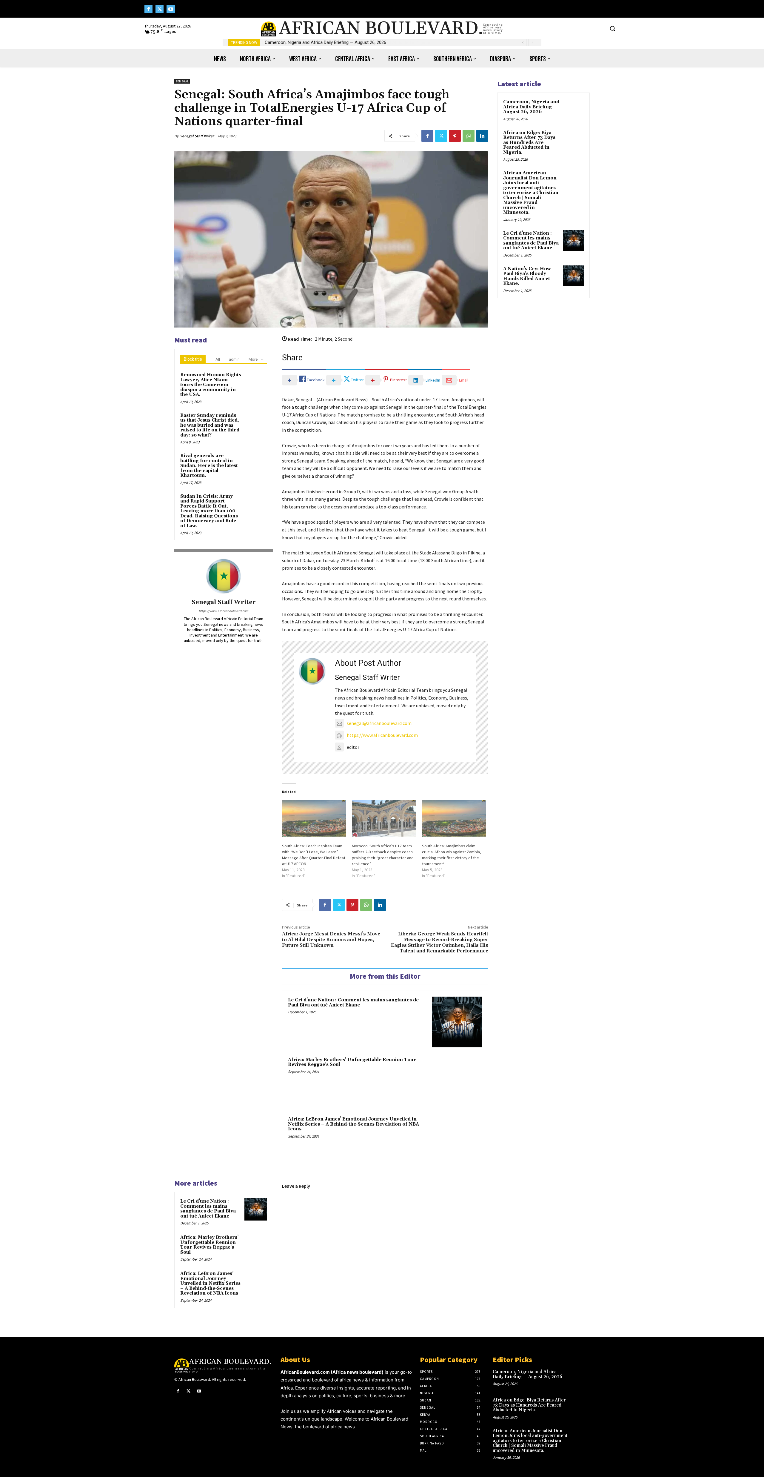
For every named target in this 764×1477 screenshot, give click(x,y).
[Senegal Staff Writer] (223, 576)
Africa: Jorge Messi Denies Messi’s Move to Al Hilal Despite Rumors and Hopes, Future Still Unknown (331, 939)
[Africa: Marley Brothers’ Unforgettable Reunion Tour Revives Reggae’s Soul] (457, 1081)
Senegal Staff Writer (197, 136)
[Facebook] (148, 9)
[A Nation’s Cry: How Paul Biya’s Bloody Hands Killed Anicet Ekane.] (573, 275)
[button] (612, 28)
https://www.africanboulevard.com (223, 611)
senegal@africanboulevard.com (379, 723)
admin (234, 359)
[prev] (522, 42)
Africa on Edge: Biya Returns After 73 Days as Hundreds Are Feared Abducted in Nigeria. (529, 142)
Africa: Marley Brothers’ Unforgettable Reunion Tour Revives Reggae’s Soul (352, 1062)
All (217, 359)
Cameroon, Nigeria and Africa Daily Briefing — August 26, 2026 (325, 42)
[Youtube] (171, 9)
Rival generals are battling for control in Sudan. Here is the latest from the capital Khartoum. (209, 465)
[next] (532, 42)
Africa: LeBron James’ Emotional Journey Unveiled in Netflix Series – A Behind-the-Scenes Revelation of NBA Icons (353, 1124)
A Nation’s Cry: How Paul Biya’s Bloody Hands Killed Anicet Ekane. (527, 276)
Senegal (182, 81)
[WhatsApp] (469, 136)
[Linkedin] (482, 136)
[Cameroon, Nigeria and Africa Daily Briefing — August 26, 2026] (573, 109)
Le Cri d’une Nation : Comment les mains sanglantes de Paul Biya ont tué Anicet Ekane (353, 1002)
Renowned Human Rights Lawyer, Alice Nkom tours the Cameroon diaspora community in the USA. (210, 384)
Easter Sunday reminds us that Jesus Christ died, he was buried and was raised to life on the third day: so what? (209, 425)
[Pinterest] (455, 136)
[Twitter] (159, 9)
